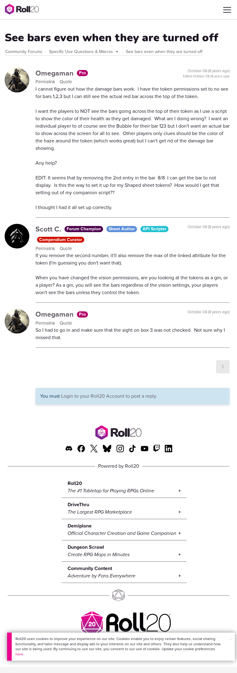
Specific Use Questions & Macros (81, 51)
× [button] (230, 639)
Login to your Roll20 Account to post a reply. (109, 396)
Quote (66, 81)
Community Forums (23, 51)
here (19, 654)
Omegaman (55, 73)
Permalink (45, 81)
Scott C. (49, 229)
